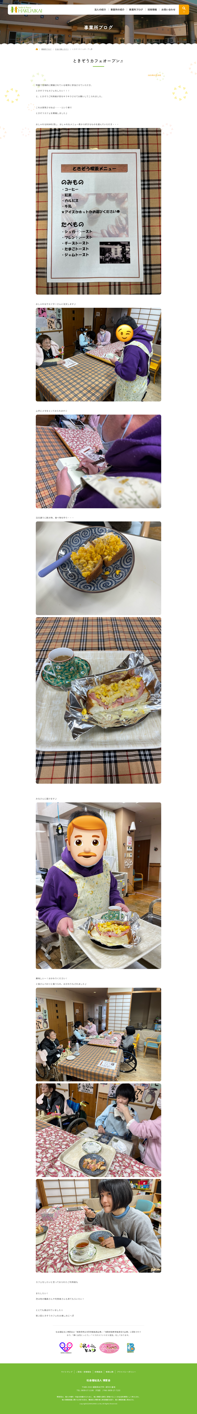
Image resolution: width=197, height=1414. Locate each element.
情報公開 (109, 1371)
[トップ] (37, 49)
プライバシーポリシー (126, 1371)
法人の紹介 (100, 9)
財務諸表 (98, 1371)
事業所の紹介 (117, 9)
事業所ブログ (136, 9)
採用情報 (152, 9)
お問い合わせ (168, 9)
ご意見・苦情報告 (83, 1371)
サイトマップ (67, 1371)
